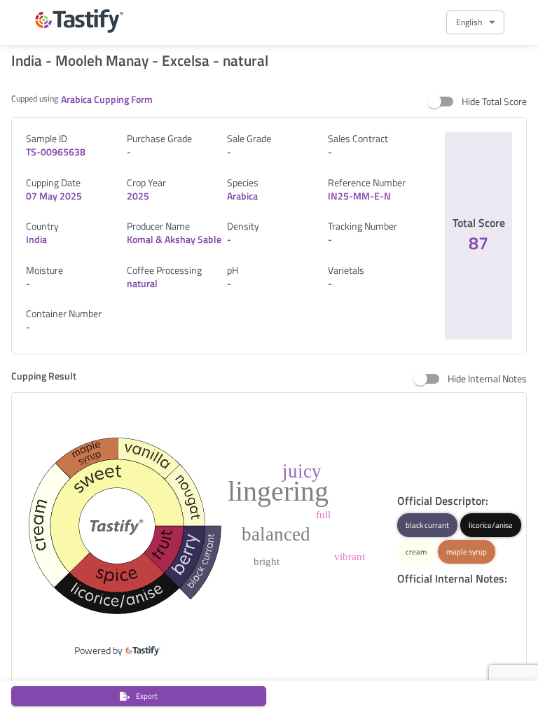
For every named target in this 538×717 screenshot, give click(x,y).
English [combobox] (469, 22)
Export (147, 696)
